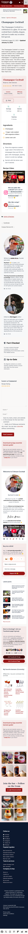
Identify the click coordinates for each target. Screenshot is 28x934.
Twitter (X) (7, 842)
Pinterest (7, 844)
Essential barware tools (9, 852)
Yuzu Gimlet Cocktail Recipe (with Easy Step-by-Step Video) (18, 592)
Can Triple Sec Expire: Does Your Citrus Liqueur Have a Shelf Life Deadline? (18, 611)
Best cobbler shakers (8, 856)
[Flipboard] (18, 931)
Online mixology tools (8, 864)
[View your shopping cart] (19, 2)
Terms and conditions (8, 913)
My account (6, 880)
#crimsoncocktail (13, 195)
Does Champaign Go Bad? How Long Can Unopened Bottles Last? (17, 605)
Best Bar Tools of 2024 (7, 6)
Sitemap (5, 915)
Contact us (6, 874)
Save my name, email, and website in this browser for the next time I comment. (14, 420)
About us (5, 872)
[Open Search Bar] (22, 2)
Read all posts (6, 621)
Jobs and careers (7, 876)
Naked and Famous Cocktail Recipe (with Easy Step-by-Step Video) (18, 587)
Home (3, 17)
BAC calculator (7, 866)
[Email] (26, 931)
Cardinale (7, 223)
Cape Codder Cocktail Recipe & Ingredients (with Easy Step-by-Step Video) (18, 599)
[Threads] (10, 931)
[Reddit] (22, 931)
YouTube (7, 834)
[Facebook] (2, 931)
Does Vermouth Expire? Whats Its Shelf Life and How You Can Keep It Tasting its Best (18, 617)
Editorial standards (8, 878)
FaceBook (7, 838)
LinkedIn (7, 836)
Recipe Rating (6, 384)
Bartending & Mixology (19, 6)
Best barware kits (7, 850)
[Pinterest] (14, 931)
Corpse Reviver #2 (7, 227)
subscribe (20, 426)
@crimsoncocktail (16, 191)
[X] (6, 931)
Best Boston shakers (8, 854)
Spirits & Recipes (11, 17)
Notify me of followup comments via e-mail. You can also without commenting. (13, 426)
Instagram (7, 840)
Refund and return (7, 882)
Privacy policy (6, 912)
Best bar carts (6, 858)
